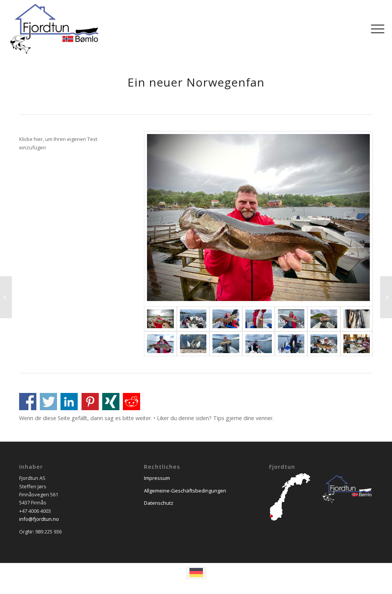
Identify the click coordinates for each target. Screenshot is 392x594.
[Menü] (375, 28)
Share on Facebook (27, 401)
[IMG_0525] (160, 343)
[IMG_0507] (193, 318)
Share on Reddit (131, 401)
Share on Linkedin (69, 401)
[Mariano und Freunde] (6, 297)
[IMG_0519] (258, 343)
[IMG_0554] (291, 318)
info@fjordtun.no (39, 518)
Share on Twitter (48, 401)
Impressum (157, 478)
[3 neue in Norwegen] (386, 297)
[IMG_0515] (291, 343)
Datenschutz (158, 502)
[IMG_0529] (356, 318)
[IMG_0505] (356, 343)
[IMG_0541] (323, 318)
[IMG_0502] (193, 343)
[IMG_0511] (323, 343)
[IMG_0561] (225, 318)
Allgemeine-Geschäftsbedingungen (185, 490)
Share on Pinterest (90, 401)
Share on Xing (110, 401)
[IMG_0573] (258, 318)
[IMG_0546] (258, 219)
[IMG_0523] (225, 343)
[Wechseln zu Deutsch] (196, 572)
